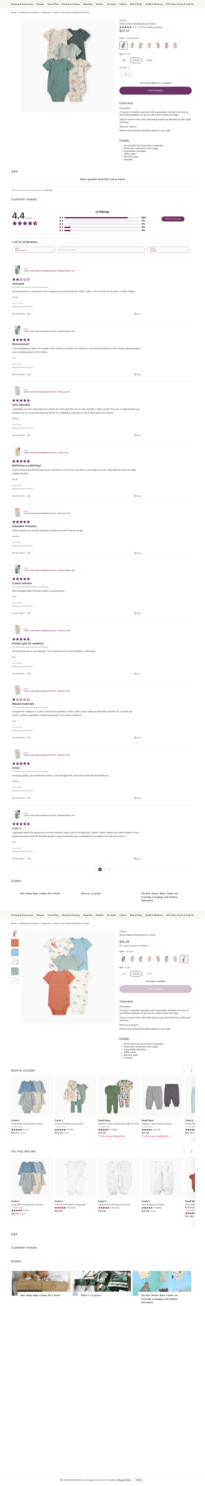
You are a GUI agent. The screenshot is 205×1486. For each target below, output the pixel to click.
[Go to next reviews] (109, 869)
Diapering (87, 4)
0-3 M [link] (136, 60)
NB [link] (124, 60)
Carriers (123, 4)
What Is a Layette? (91, 893)
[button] (102, 217)
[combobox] (34, 250)
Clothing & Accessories (22, 4)
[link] (123, 45)
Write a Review (155, 27)
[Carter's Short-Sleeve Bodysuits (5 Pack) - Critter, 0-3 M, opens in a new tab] (17, 451)
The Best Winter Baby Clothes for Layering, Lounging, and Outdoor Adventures (159, 897)
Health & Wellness (154, 4)
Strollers (100, 4)
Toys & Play (53, 4)
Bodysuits (46, 12)
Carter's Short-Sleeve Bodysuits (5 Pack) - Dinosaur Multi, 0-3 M (49, 271)
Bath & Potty (136, 4)
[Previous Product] (184, 1070)
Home (13, 12)
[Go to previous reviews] (95, 869)
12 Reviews (143, 27)
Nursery (40, 4)
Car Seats (111, 4)
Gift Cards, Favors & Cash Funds (181, 4)
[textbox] (102, 184)
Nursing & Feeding (71, 4)
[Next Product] (191, 1070)
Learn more (48, 190)
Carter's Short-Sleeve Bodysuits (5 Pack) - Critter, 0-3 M (46, 453)
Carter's (122, 20)
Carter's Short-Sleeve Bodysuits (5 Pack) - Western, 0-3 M (47, 392)
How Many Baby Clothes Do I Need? (40, 893)
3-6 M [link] (149, 60)
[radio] (15, 22)
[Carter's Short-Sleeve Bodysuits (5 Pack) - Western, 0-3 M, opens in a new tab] (17, 391)
